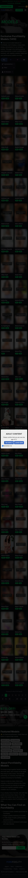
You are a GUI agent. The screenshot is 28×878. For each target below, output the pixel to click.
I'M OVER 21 (9, 442)
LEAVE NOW (19, 442)
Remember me (7, 446)
